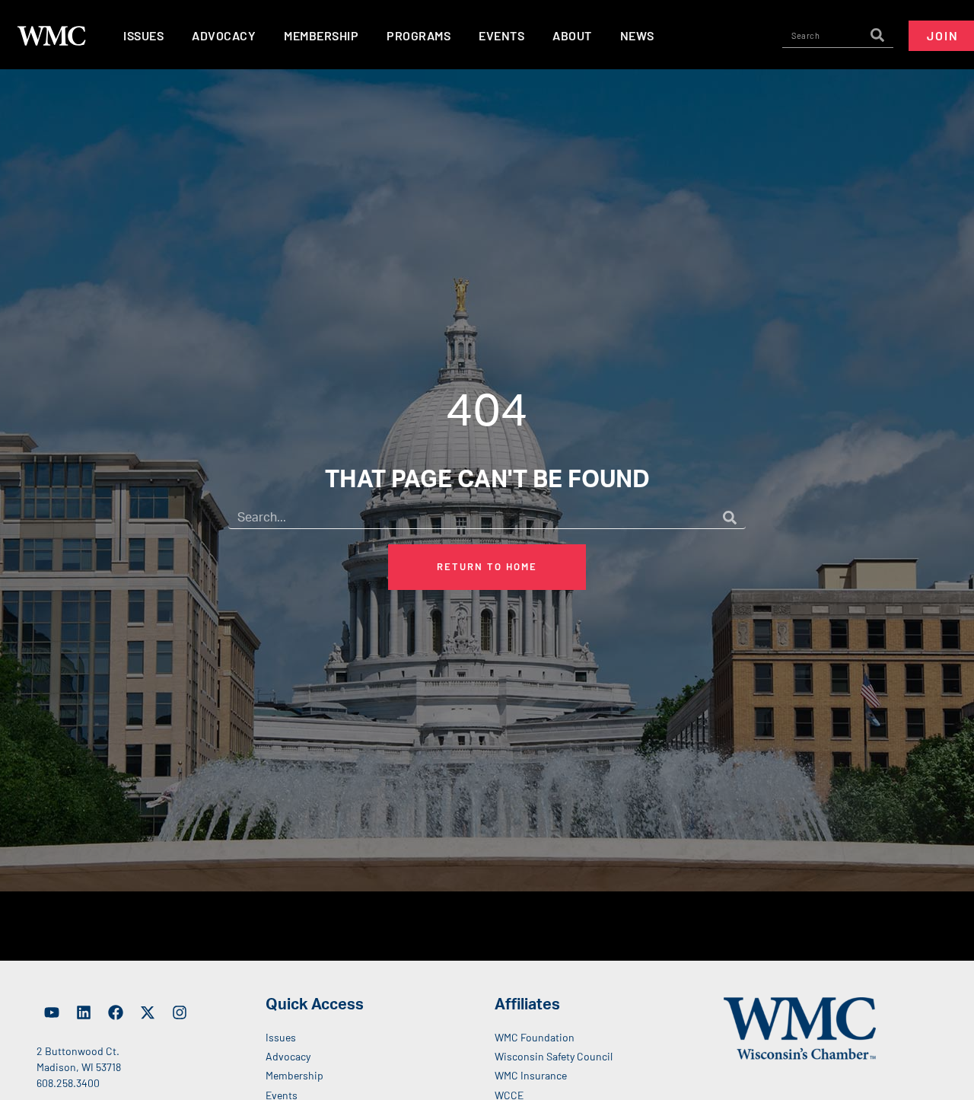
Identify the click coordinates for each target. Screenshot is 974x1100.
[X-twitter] (147, 1012)
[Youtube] (52, 1012)
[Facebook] (115, 1012)
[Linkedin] (83, 1012)
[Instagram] (179, 1012)
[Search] (877, 36)
